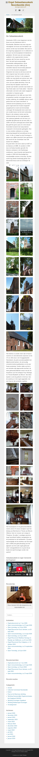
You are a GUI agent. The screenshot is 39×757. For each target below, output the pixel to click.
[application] (19, 569)
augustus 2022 (12, 728)
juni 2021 (10, 734)
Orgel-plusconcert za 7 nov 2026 (17, 623)
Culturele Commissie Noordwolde (18, 690)
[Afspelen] (9, 574)
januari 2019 (11, 738)
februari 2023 (12, 723)
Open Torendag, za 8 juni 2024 (17, 650)
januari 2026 (11, 713)
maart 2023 (11, 721)
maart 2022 (11, 730)
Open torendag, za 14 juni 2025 (17, 636)
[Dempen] (27, 574)
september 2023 (13, 719)
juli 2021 (10, 732)
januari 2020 (11, 736)
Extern (10, 692)
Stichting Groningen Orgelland (17, 700)
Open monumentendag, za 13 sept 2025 (20, 633)
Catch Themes (23, 755)
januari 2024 (11, 717)
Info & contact (24, 751)
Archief (10, 687)
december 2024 (12, 715)
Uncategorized (12, 704)
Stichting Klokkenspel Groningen (17, 702)
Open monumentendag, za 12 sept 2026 (20, 625)
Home (8, 14)
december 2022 (12, 726)
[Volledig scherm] (30, 574)
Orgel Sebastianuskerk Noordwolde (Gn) (20, 3)
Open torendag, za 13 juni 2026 (17, 627)
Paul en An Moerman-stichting (17, 694)
